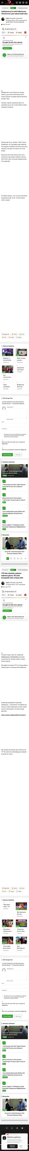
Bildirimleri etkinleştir (12, 1146)
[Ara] (17, 2)
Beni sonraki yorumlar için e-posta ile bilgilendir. (13, 443)
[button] (20, 2)
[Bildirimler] (26, 2)
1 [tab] (7, 558)
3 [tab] (14, 558)
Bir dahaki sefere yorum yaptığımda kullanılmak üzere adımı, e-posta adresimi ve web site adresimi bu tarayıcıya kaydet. (15, 435)
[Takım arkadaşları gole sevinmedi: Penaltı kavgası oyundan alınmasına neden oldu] (7, 387)
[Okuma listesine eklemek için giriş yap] (25, 32)
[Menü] (2, 2)
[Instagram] (17, 1128)
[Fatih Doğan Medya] (9, 2)
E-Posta (4, 428)
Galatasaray (5, 657)
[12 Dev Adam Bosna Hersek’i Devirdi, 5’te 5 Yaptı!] (7, 944)
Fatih (7, 18)
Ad (3, 421)
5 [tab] (21, 558)
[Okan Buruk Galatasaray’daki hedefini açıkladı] (7, 927)
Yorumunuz (10, 407)
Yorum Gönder (7, 454)
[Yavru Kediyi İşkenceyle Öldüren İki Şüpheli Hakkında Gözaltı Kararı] (14, 511)
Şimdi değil (20, 1146)
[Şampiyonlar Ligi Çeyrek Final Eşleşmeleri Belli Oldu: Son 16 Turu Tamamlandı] (21, 373)
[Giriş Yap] (23, 2)
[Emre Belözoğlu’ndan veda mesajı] (21, 944)
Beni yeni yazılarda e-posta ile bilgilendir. (14, 449)
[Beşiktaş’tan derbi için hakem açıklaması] (21, 387)
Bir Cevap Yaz (7, 398)
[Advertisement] (14, 73)
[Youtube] (22, 1128)
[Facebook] (7, 1128)
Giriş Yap (18, 454)
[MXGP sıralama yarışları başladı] (21, 356)
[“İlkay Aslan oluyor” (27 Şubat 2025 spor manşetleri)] (7, 910)
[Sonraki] (25, 558)
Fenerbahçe (15, 657)
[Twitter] (12, 1128)
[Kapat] (26, 37)
